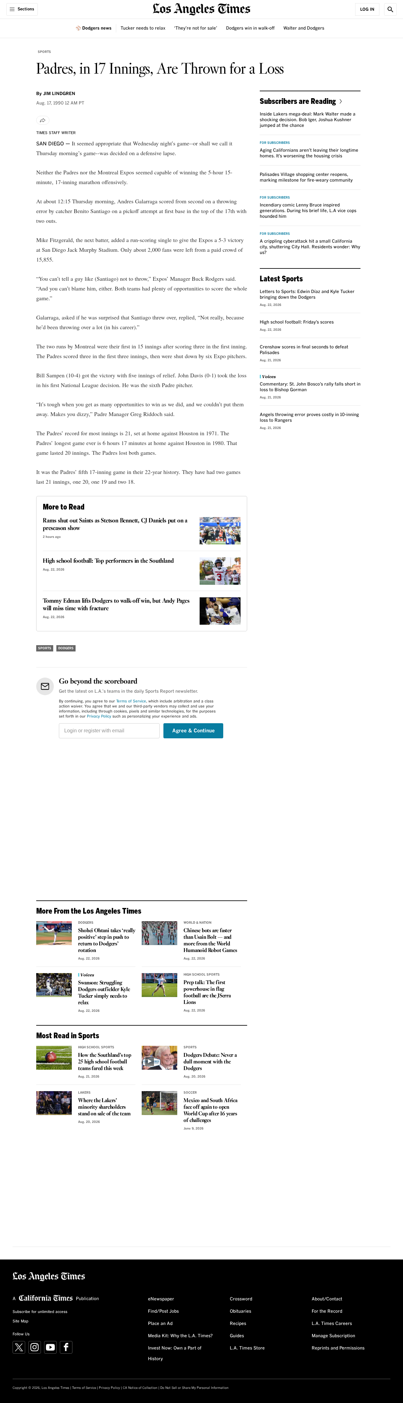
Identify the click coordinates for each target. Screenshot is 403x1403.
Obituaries (240, 1311)
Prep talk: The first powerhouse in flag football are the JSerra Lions (207, 992)
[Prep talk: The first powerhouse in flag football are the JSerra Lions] (159, 985)
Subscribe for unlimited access (40, 1312)
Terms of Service (131, 701)
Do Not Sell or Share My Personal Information (194, 1387)
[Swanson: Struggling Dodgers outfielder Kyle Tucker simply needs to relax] (54, 985)
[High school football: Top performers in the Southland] (220, 571)
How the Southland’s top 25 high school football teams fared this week (104, 1062)
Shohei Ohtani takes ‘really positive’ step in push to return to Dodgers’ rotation (106, 941)
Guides (237, 1336)
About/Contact (327, 1299)
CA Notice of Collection (140, 1387)
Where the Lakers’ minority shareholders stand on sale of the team (104, 1107)
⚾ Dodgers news (93, 28)
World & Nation (198, 922)
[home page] (201, 8)
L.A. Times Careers (332, 1323)
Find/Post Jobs (163, 1311)
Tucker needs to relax (143, 28)
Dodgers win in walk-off (250, 28)
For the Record (327, 1311)
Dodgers (66, 648)
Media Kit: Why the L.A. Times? (180, 1336)
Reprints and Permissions (338, 1348)
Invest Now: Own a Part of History (175, 1353)
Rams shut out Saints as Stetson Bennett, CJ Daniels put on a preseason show (115, 524)
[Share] (42, 120)
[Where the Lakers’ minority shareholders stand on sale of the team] (54, 1103)
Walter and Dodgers (303, 28)
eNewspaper (161, 1299)
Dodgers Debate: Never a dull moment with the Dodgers (210, 1062)
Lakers (84, 1092)
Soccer (190, 1092)
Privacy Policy (99, 716)
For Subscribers (275, 142)
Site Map (20, 1321)
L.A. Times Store (247, 1348)
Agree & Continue (193, 730)
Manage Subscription (333, 1336)
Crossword (241, 1299)
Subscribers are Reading (298, 100)
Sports (44, 52)
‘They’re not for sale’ (195, 28)
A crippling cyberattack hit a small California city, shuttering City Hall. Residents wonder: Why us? (310, 247)
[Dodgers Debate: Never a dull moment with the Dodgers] (159, 1058)
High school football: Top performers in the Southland (108, 561)
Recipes (238, 1323)
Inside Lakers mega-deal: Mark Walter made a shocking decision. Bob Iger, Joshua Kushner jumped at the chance (307, 120)
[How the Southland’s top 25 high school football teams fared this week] (54, 1058)
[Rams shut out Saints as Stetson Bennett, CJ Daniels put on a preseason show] (220, 530)
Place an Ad (160, 1323)
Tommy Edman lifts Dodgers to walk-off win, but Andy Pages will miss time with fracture (116, 605)
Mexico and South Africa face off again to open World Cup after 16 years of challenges (210, 1110)
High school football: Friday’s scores (297, 322)
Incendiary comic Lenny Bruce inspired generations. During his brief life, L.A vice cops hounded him (308, 211)
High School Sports (202, 974)
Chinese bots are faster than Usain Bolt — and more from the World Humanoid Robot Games (210, 941)
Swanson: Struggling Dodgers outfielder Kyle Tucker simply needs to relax (104, 993)
